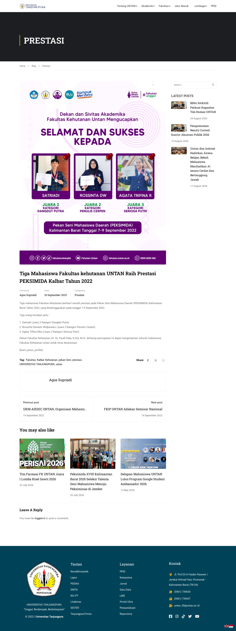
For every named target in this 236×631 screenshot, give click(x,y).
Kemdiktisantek (79, 571)
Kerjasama (126, 577)
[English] (226, 626)
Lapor (73, 577)
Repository (126, 613)
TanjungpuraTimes (81, 613)
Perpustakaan (127, 607)
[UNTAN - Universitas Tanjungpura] (33, 6)
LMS (122, 595)
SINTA (74, 589)
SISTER (74, 607)
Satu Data (125, 589)
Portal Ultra (126, 601)
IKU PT (74, 595)
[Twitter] (155, 360)
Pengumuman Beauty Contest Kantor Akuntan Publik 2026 (190, 130)
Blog (34, 66)
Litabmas (75, 601)
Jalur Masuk (181, 6)
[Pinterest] (163, 360)
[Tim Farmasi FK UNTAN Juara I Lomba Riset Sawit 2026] (42, 453)
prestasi (77, 359)
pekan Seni (65, 359)
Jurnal (123, 583)
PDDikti (74, 583)
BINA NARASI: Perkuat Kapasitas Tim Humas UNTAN (203, 107)
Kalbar (40, 359)
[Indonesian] (231, 626)
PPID (213, 6)
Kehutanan (51, 359)
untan (59, 364)
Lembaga (200, 6)
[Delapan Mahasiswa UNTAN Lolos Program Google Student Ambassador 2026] (143, 453)
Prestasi (46, 66)
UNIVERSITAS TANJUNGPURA (37, 364)
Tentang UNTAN (126, 6)
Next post (156, 402)
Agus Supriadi (28, 295)
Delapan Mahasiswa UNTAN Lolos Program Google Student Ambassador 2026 (143, 479)
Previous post (31, 402)
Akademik (147, 6)
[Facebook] (147, 360)
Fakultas (164, 6)
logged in (40, 518)
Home (22, 66)
